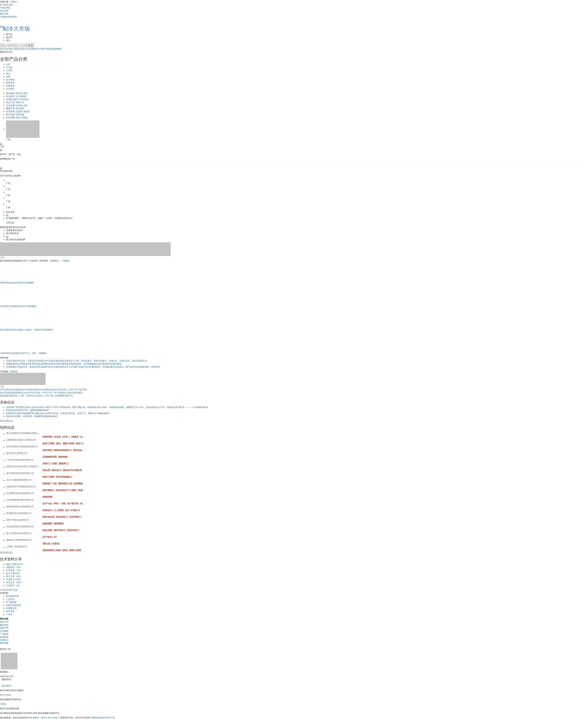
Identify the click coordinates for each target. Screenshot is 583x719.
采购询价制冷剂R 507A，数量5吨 (22, 410)
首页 (8, 64)
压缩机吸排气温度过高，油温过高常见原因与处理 (29, 366)
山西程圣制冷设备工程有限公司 (21, 439)
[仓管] (54, 463)
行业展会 (10, 88)
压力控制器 (21, 96)
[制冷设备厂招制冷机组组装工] (57, 449)
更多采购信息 (6, 420)
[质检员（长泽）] (79, 436)
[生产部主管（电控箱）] (78, 503)
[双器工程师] (84, 490)
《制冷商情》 (6, 685)
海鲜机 (35, 48)
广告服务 (4, 633)
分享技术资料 (6, 589)
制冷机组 (24, 99)
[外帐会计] (48, 510)
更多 (15, 589)
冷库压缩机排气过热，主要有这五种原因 (25, 360)
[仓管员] (56, 543)
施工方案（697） (14, 576)
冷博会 (3, 703)
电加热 (24, 117)
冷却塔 (41, 48)
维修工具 (20, 102)
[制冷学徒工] (60, 530)
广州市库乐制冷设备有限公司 (20, 459)
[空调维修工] (79, 483)
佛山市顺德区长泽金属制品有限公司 (23, 432)
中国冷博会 (5, 7)
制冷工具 (10, 102)
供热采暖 (10, 117)
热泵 (18, 117)
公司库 (9, 70)
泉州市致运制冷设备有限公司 (20, 473)
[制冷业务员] (49, 516)
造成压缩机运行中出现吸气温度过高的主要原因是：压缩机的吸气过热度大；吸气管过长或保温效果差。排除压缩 (106, 366)
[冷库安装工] (75, 516)
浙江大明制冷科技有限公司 (19, 533)
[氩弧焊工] (64, 463)
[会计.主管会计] (72, 510)
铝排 (25, 105)
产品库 (9, 67)
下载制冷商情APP (8, 16)
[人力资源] (59, 510)
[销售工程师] (75, 550)
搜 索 (30, 45)
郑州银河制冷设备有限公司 (19, 513)
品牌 (8, 76)
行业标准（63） (13, 585)
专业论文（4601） (15, 582)
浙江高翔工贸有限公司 (16, 453)
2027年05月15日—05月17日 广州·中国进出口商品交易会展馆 (53, 392)
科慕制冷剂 (11, 608)
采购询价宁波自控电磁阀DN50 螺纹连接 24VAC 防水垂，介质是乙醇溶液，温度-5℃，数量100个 (52, 413)
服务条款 (4, 624)
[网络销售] (63, 456)
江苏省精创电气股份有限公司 (20, 499)
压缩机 (9, 48)
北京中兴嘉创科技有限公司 (19, 479)
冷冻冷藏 (10, 105)
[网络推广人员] (50, 483)
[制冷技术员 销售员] (72, 469)
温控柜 (19, 111)
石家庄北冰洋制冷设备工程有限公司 (23, 466)
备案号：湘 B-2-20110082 (45, 717)
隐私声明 (4, 627)
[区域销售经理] (50, 456)
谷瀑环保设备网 (13, 604)
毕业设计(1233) (13, 579)
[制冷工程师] (49, 443)
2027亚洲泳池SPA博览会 (12, 392)
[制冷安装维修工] (64, 476)
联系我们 (4, 639)
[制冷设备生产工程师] (66, 490)
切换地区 (10, 222)
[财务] (65, 550)
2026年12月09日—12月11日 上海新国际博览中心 (49, 395)
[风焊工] (46, 463)
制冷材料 (10, 93)
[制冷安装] (48, 530)
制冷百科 (10, 82)
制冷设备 (10, 114)
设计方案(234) (13, 573)
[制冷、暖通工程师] (65, 443)
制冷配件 (10, 96)
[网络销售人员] (65, 483)
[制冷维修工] (49, 490)
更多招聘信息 (6, 552)
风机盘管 (20, 108)
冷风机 (22, 48)
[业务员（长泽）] (62, 436)
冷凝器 (16, 48)
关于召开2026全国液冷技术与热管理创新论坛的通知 (24, 389)
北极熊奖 (10, 85)
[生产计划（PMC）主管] (54, 503)
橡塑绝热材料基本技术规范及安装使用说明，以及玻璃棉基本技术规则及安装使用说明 (81, 363)
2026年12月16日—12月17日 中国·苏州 (68, 389)
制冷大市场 (5, 694)
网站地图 (4, 642)
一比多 (9, 614)
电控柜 (26, 111)
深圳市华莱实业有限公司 (17, 519)
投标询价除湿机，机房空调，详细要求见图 (26, 416)
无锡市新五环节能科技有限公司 (21, 486)
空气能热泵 (11, 601)
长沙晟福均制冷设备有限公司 (20, 493)
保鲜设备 (20, 114)
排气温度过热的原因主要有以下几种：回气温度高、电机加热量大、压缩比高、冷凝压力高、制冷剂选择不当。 (97, 360)
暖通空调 (10, 108)
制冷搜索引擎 (12, 595)
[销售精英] (48, 523)
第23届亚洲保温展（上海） (13, 395)
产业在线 (10, 598)
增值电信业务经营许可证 (103, 717)
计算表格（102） (14, 570)
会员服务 (4, 630)
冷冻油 (29, 48)
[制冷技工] (57, 469)
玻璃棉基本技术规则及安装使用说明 (23, 363)
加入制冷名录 (6, 4)
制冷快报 (10, 79)
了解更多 (65, 260)
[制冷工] (80, 443)
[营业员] (46, 469)
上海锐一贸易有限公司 (16, 546)
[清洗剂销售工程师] (52, 550)
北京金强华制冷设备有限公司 (20, 526)
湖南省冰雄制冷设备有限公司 (20, 506)
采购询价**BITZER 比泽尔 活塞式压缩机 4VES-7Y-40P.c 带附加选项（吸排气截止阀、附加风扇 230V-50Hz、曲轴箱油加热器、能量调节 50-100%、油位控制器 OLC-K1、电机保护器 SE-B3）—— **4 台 (101, 407)
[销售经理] (48, 436)
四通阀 (54, 48)
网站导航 (4, 13)
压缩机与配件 (12, 99)
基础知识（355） (14, 567)
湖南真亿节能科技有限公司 (19, 539)
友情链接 (4, 636)
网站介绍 (4, 621)
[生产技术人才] (50, 536)
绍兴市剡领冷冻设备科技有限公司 (22, 446)
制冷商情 (4, 10)
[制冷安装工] (62, 516)
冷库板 (48, 48)
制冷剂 (3, 48)
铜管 (59, 48)
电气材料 (10, 111)
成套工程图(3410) (14, 564)
